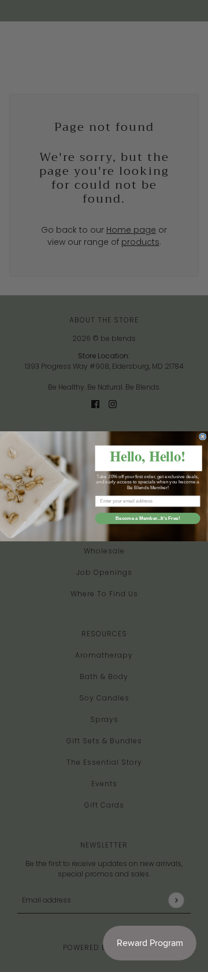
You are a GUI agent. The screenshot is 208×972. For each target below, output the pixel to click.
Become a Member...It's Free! (148, 517)
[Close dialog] (203, 436)
